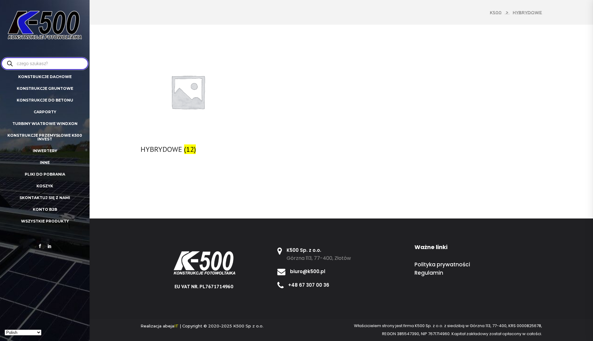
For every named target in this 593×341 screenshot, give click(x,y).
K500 (496, 12)
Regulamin (428, 273)
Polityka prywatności (442, 264)
